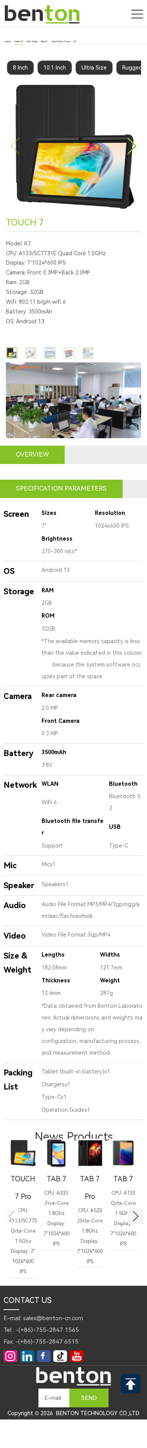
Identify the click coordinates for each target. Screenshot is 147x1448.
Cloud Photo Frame (61, 41)
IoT (75, 41)
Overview (32, 454)
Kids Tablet (32, 41)
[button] (132, 146)
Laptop (7, 41)
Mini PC (44, 41)
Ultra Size (94, 68)
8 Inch (20, 68)
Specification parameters (61, 488)
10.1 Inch (55, 68)
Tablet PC (19, 41)
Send (89, 1397)
